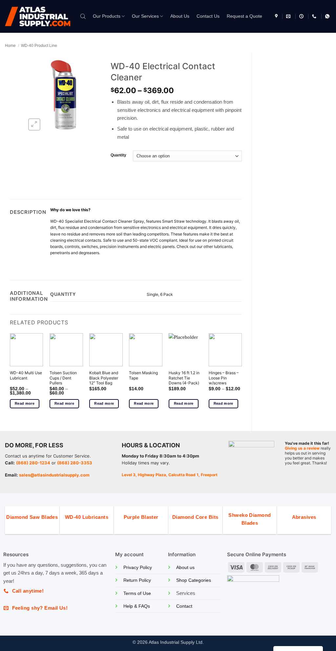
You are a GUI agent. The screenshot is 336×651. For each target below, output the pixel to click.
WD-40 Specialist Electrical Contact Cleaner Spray (97, 221)
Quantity (118, 155)
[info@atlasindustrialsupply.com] (289, 16)
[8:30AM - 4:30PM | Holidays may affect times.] (302, 16)
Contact (184, 606)
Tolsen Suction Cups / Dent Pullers (63, 377)
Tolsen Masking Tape (143, 375)
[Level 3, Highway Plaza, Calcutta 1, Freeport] (277, 16)
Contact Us (208, 16)
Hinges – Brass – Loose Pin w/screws (224, 377)
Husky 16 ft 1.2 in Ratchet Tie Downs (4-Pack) (184, 377)
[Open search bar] (83, 16)
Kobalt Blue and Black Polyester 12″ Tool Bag (103, 377)
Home (10, 45)
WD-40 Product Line (39, 45)
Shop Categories (193, 580)
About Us (179, 16)
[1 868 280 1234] (315, 16)
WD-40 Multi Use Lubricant (26, 375)
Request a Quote (244, 16)
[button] (34, 124)
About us (185, 567)
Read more (24, 403)
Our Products (106, 16)
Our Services (145, 16)
